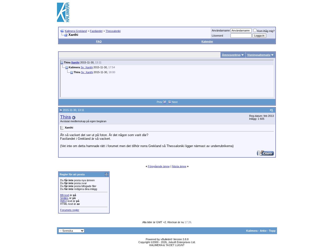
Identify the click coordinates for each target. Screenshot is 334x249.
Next (175, 101)
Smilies (64, 198)
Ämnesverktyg (231, 54)
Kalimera (251, 230)
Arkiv (263, 230)
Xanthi (75, 62)
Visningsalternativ (258, 54)
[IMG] (63, 200)
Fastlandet (96, 31)
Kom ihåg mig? (266, 31)
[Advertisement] (188, 12)
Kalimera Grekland (76, 31)
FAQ (99, 41)
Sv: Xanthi (87, 67)
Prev (159, 101)
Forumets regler (69, 210)
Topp (272, 230)
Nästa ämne (179, 166)
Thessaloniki (113, 31)
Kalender (207, 41)
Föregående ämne (159, 166)
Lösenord (217, 35)
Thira (65, 117)
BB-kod (64, 195)
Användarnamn (221, 30)
